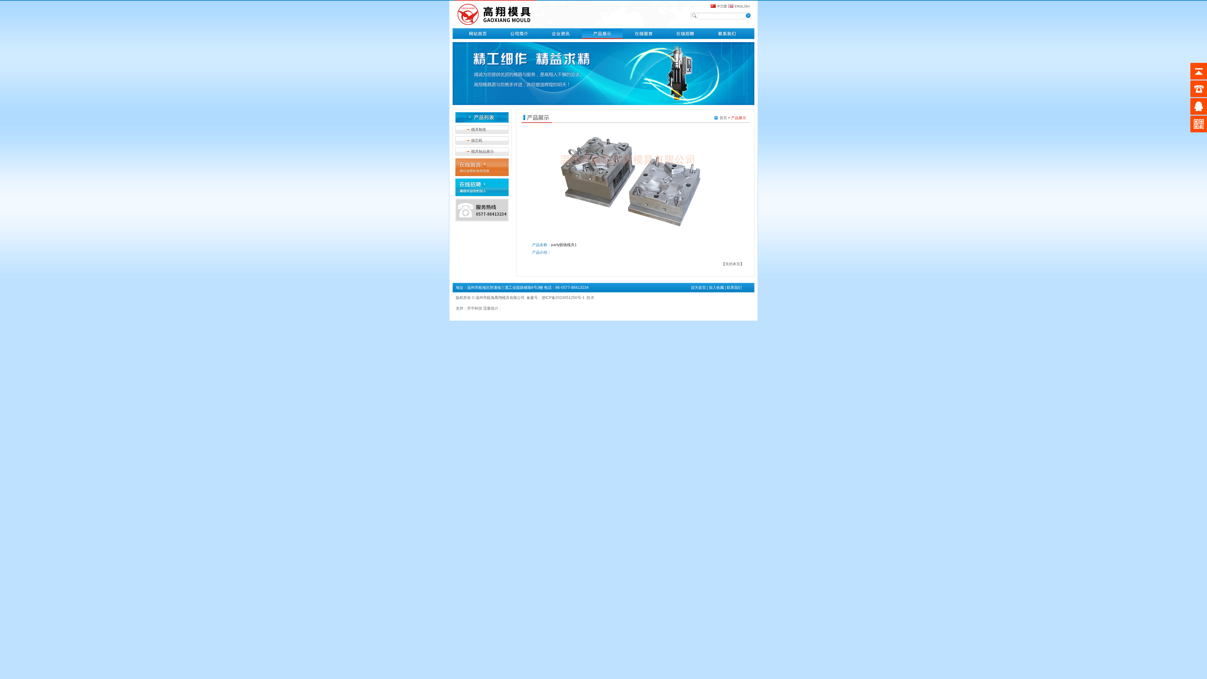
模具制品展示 (482, 151)
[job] (685, 38)
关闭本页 (732, 264)
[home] (477, 38)
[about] (519, 38)
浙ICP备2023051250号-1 (563, 297)
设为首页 (698, 287)
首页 (723, 118)
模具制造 (478, 129)
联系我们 (734, 287)
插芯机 (476, 140)
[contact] (726, 38)
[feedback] (643, 38)
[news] (560, 38)
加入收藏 (716, 287)
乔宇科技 (474, 308)
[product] (602, 38)
